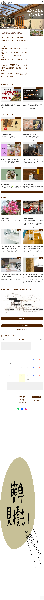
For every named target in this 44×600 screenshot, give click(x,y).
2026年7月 (3, 339)
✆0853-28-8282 (36, 400)
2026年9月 (40, 339)
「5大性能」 (20, 40)
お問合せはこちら (36, 396)
